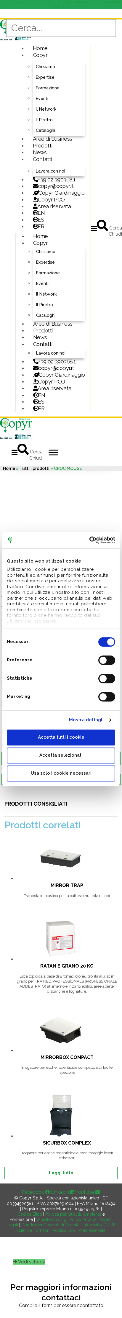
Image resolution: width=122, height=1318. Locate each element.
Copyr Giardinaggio (61, 193)
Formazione (48, 88)
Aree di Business (52, 139)
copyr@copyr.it (55, 186)
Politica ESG (64, 1230)
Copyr (40, 55)
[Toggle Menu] (53, 452)
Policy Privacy (83, 1219)
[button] (94, 228)
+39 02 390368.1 (57, 179)
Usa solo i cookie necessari (61, 773)
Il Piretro (44, 119)
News (40, 152)
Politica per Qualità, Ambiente (73, 1214)
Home (40, 48)
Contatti (42, 159)
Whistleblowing (51, 1219)
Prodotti (42, 145)
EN (41, 213)
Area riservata (54, 206)
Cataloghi (45, 130)
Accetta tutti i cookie (61, 737)
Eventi (42, 98)
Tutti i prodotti (34, 468)
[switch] (106, 660)
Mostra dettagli (86, 719)
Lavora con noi (50, 171)
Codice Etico (29, 1214)
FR (41, 408)
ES (41, 220)
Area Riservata (92, 1230)
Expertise (45, 77)
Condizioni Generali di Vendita (50, 1224)
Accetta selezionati (61, 755)
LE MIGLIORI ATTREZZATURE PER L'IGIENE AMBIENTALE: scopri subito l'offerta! (61, 4)
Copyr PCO (51, 199)
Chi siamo (45, 66)
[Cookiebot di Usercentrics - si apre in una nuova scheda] (89, 540)
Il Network (46, 109)
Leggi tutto (61, 1173)
